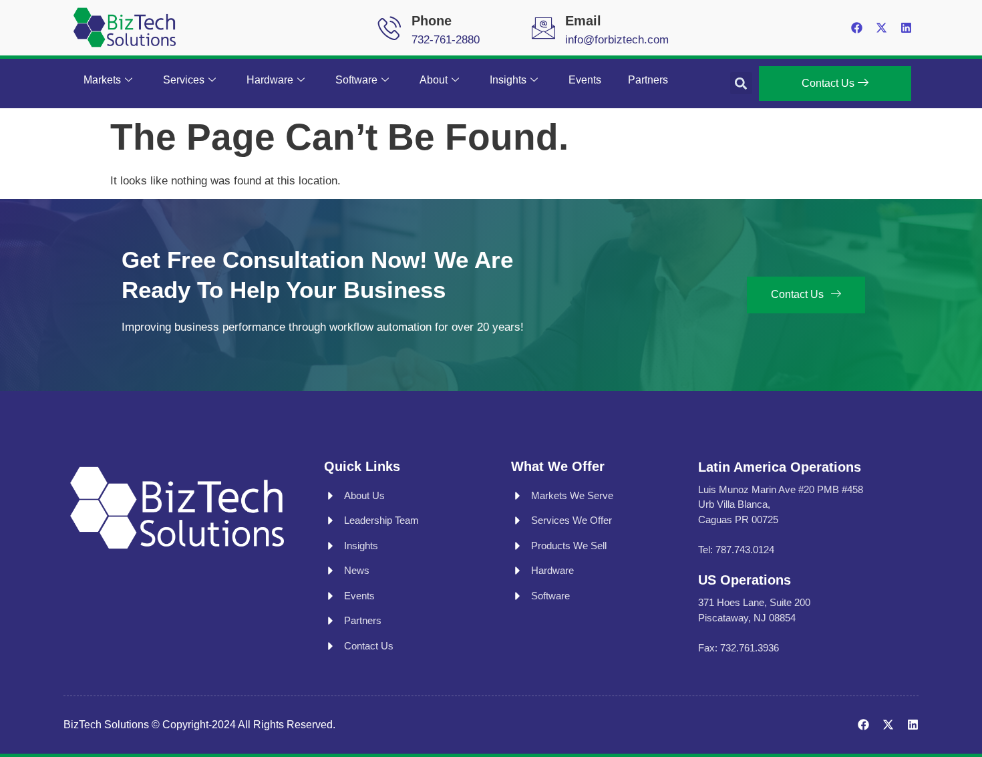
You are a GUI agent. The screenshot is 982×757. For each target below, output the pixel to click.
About (434, 80)
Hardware (270, 80)
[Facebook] (856, 27)
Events (584, 80)
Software (356, 80)
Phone (432, 20)
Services (183, 80)
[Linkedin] (906, 27)
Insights (508, 80)
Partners (648, 80)
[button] (741, 83)
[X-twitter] (881, 27)
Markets (102, 80)
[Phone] (389, 27)
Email (583, 20)
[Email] (543, 27)
